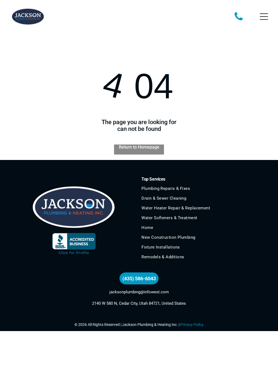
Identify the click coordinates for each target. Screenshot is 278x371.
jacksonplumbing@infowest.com (139, 292)
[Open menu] (264, 16)
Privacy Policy (192, 324)
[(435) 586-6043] (239, 20)
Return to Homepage (139, 147)
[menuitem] (204, 191)
